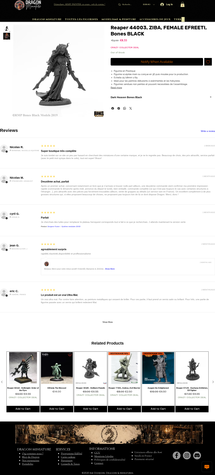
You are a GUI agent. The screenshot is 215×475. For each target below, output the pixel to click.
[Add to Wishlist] (208, 62)
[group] (107, 381)
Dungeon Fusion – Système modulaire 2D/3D (64, 226)
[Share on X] (131, 108)
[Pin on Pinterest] (119, 108)
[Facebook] (177, 455)
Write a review (208, 131)
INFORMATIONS (102, 449)
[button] (149, 4)
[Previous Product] (2, 382)
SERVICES (63, 449)
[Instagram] (187, 455)
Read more (116, 87)
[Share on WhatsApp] (125, 108)
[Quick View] (23, 368)
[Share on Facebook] (113, 108)
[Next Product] (213, 382)
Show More (110, 269)
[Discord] (197, 455)
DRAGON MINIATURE (34, 449)
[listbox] (149, 4)
